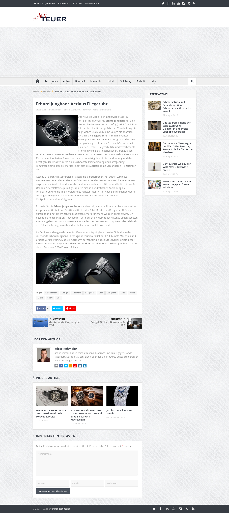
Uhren (88, 109)
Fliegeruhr (89, 293)
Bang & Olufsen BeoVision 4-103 (108, 323)
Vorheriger (59, 318)
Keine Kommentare (102, 109)
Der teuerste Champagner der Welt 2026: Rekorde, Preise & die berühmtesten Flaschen (178, 148)
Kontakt (77, 3)
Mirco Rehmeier (54, 109)
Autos (66, 81)
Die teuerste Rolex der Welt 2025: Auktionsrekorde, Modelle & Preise (52, 413)
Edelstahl (76, 293)
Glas (101, 293)
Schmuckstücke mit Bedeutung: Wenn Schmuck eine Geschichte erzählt (177, 106)
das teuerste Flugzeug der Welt (65, 323)
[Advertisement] (114, 52)
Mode (111, 81)
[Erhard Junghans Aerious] (57, 269)
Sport (49, 298)
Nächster (116, 318)
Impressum (64, 3)
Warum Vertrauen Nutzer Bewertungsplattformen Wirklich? (177, 184)
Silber (40, 298)
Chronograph (51, 293)
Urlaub (154, 81)
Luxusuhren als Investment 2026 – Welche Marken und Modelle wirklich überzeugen (87, 415)
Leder (123, 293)
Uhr (58, 298)
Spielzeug (125, 81)
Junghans (111, 293)
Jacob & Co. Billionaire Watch (119, 412)
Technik (141, 81)
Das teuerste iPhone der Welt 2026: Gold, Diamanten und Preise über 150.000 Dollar (177, 127)
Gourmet (80, 81)
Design (65, 293)
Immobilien (96, 81)
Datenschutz (92, 3)
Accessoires (51, 81)
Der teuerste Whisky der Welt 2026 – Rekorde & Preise (177, 166)
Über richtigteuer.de (44, 3)
